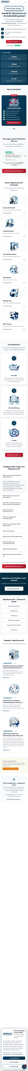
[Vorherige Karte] (9, 128)
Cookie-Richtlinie (7, 1054)
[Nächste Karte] (18, 128)
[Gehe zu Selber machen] (12, 128)
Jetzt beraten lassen (13, 588)
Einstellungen (15, 1066)
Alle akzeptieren (15, 1058)
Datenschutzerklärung (18, 1054)
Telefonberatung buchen (11, 768)
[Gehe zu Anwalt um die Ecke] (15, 128)
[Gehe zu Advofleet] (14, 128)
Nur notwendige (14, 1062)
